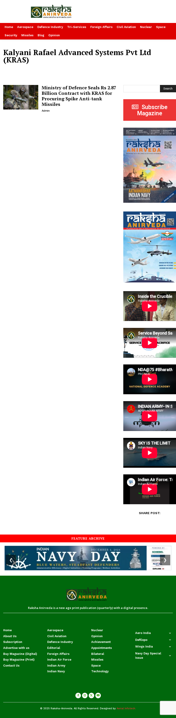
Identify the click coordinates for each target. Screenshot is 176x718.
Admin (46, 110)
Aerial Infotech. (126, 708)
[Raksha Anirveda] (58, 11)
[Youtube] (98, 695)
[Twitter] (91, 695)
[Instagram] (85, 695)
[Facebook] (78, 695)
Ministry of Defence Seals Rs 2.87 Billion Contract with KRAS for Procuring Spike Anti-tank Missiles (79, 95)
